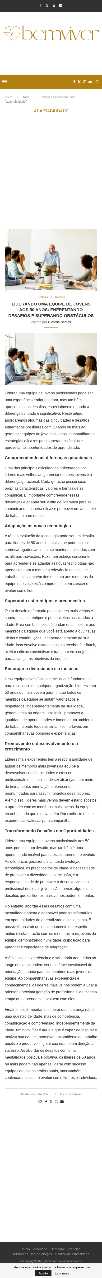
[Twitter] (47, 5)
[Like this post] (40, 1102)
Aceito (43, 1273)
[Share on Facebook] (46, 1102)
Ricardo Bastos (59, 322)
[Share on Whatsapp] (56, 1102)
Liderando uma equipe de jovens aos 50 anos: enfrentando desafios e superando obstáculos (51, 310)
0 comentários (71, 1094)
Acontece (40, 1249)
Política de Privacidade (72, 1254)
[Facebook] (41, 5)
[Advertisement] (52, 59)
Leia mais (62, 1273)
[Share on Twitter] (51, 1101)
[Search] (97, 82)
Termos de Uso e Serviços (32, 1254)
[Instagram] (54, 5)
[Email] (60, 5)
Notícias (74, 1249)
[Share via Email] (62, 1102)
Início (8, 97)
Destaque (58, 1249)
